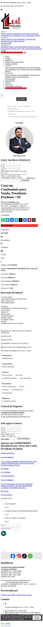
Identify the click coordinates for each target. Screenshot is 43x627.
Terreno (27, 34)
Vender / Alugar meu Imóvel (17, 47)
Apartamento (17, 34)
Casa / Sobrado (14, 35)
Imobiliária (4, 47)
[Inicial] (11, 30)
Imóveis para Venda (8, 595)
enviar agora (25, 180)
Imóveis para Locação (24, 595)
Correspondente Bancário (33, 49)
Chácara (37, 35)
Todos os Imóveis (6, 34)
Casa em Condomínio (27, 35)
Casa (23, 34)
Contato (3, 50)
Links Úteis (20, 49)
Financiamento (6, 49)
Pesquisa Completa (33, 47)
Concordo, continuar (37, 617)
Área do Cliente (6, 43)
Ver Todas (21, 99)
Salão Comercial (19, 41)
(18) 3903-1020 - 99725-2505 (16, 88)
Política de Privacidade (18, 619)
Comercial (28, 39)
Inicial (7, 56)
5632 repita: (5, 439)
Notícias (13, 49)
